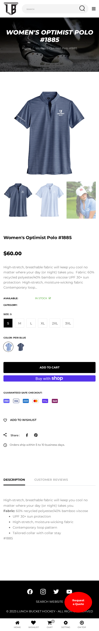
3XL (68, 323)
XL (43, 323)
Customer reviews (51, 479)
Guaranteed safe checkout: (22, 392)
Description (14, 479)
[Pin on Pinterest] (36, 435)
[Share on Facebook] (27, 435)
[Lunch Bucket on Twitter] (56, 591)
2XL (55, 323)
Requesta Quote (78, 602)
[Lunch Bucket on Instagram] (43, 591)
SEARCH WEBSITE (49, 601)
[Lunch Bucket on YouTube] (69, 591)
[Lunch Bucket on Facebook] (30, 591)
